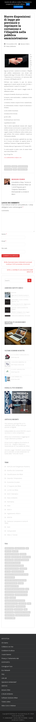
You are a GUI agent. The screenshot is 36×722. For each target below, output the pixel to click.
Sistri (8, 527)
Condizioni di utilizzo (8, 651)
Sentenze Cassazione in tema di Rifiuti (16, 522)
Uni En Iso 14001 (10, 618)
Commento (5, 210)
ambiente (7, 166)
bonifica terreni (22, 166)
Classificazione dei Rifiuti (15, 474)
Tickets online (6, 702)
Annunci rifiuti (6, 690)
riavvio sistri (22, 603)
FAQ (3, 674)
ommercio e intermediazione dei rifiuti (16, 592)
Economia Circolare (13, 482)
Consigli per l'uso (7, 666)
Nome (4, 234)
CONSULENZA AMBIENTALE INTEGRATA (20, 315)
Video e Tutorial (12, 535)
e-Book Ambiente (7, 694)
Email (4, 241)
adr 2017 (15, 551)
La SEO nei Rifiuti (12, 490)
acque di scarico (19, 548)
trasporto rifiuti (22, 169)
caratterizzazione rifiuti (11, 568)
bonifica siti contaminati (21, 560)
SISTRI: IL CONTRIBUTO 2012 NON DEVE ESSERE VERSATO (20, 271)
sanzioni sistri (18, 609)
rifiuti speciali (9, 609)
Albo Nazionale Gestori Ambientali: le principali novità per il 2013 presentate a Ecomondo (18, 263)
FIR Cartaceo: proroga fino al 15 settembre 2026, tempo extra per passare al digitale (15, 425)
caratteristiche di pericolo (12, 563)
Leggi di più (18, 7)
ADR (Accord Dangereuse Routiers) (18, 466)
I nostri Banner (6, 654)
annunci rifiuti (26, 557)
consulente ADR (9, 577)
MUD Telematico (12, 494)
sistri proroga (9, 612)
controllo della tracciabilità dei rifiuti (15, 580)
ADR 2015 (8, 551)
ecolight (20, 583)
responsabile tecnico (11, 603)
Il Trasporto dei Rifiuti (14, 486)
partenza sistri (9, 595)
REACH (9, 510)
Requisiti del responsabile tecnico (14, 600)
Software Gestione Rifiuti (10, 698)
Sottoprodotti (11, 531)
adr (27, 548)
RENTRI (9, 517)
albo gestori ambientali (11, 554)
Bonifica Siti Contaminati (15, 470)
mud (27, 589)
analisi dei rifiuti (16, 557)
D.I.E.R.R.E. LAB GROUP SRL (18, 369)
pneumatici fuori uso (21, 595)
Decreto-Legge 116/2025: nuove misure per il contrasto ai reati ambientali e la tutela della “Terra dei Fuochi (17, 452)
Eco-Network (6, 670)
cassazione (23, 568)
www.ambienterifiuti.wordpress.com (12, 157)
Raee (8, 506)
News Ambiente (11, 46)
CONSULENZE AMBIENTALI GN (18, 362)
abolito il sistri (9, 548)
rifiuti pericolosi (20, 606)
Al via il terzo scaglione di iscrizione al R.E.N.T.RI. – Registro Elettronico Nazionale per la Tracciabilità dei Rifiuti (17, 444)
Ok (28, 4)
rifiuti (14, 169)
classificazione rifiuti (17, 571)
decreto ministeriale (11, 583)
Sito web (4, 248)
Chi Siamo (5, 643)
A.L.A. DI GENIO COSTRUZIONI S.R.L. (20, 354)
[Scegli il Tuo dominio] (18, 402)
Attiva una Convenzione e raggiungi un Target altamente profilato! (17, 438)
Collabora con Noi (7, 647)
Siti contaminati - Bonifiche (22, 612)
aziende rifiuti (9, 560)
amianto (14, 166)
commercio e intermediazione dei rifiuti (16, 574)
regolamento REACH (13, 513)
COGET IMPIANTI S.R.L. (16, 376)
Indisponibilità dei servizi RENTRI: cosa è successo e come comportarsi (17, 432)
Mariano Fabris (25, 44)
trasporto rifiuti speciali (22, 615)
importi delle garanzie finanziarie (14, 589)
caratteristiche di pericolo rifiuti (14, 566)
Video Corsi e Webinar (9, 706)
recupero (12, 598)
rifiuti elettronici (9, 606)
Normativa (10, 502)
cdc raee (7, 571)
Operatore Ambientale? (9, 682)
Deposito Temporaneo (14, 478)
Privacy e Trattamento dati (10, 658)
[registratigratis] (18, 336)
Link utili (4, 678)
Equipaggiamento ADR (11, 586)
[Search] (29, 280)
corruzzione (8, 169)
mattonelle (13, 292)
